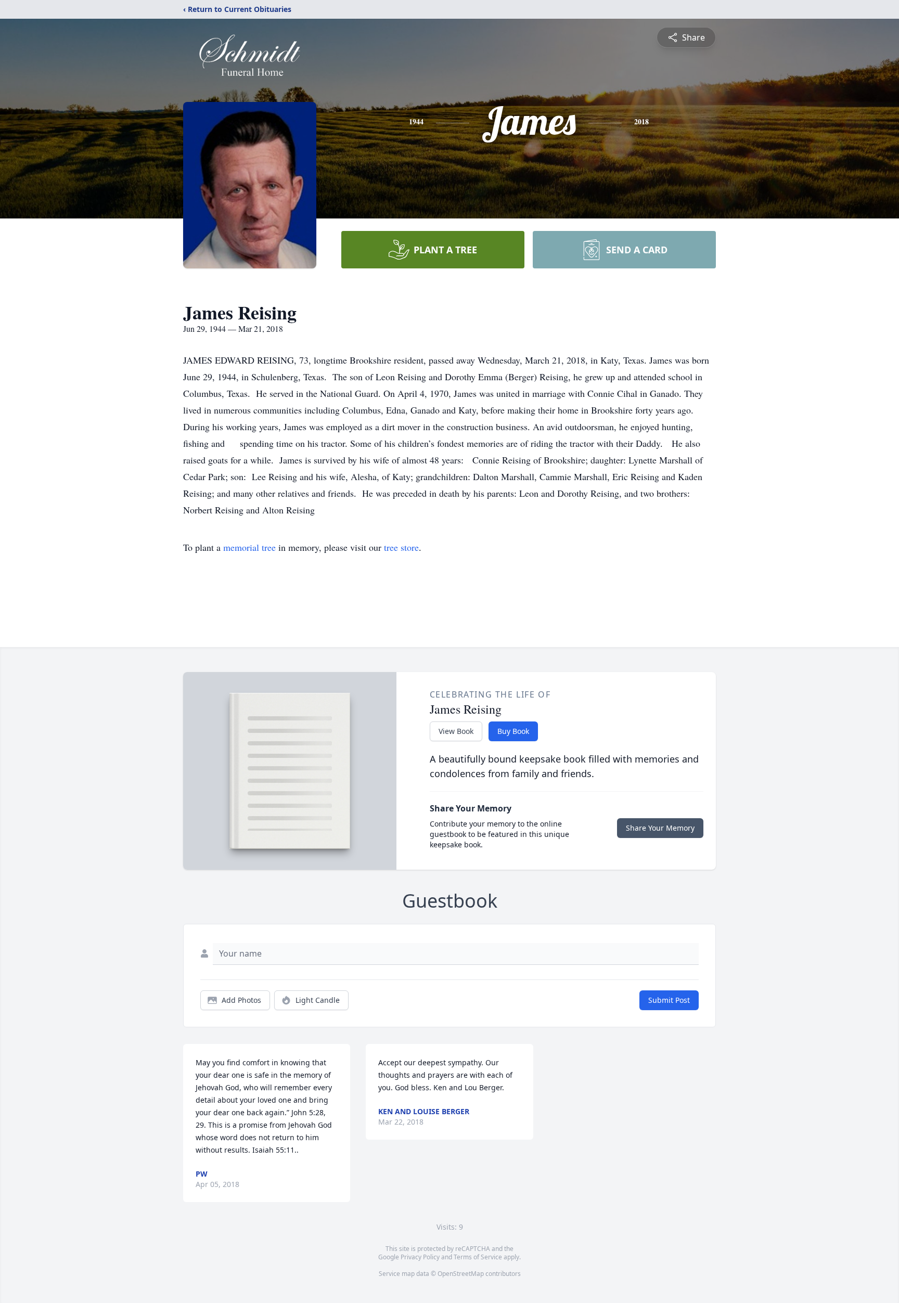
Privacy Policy (420, 1257)
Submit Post (669, 1000)
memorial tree (249, 547)
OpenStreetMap (461, 1273)
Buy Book (513, 731)
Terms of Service (478, 1257)
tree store (401, 547)
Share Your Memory (660, 828)
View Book (456, 731)
